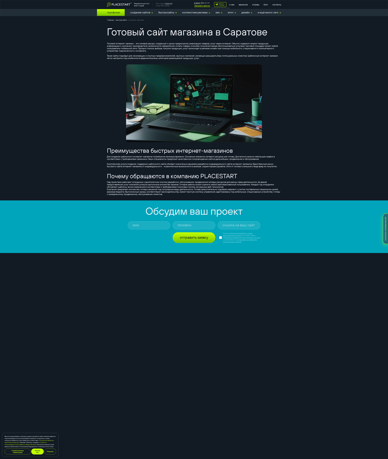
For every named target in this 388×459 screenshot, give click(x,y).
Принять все (37, 451)
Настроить (50, 451)
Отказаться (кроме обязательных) (18, 451)
